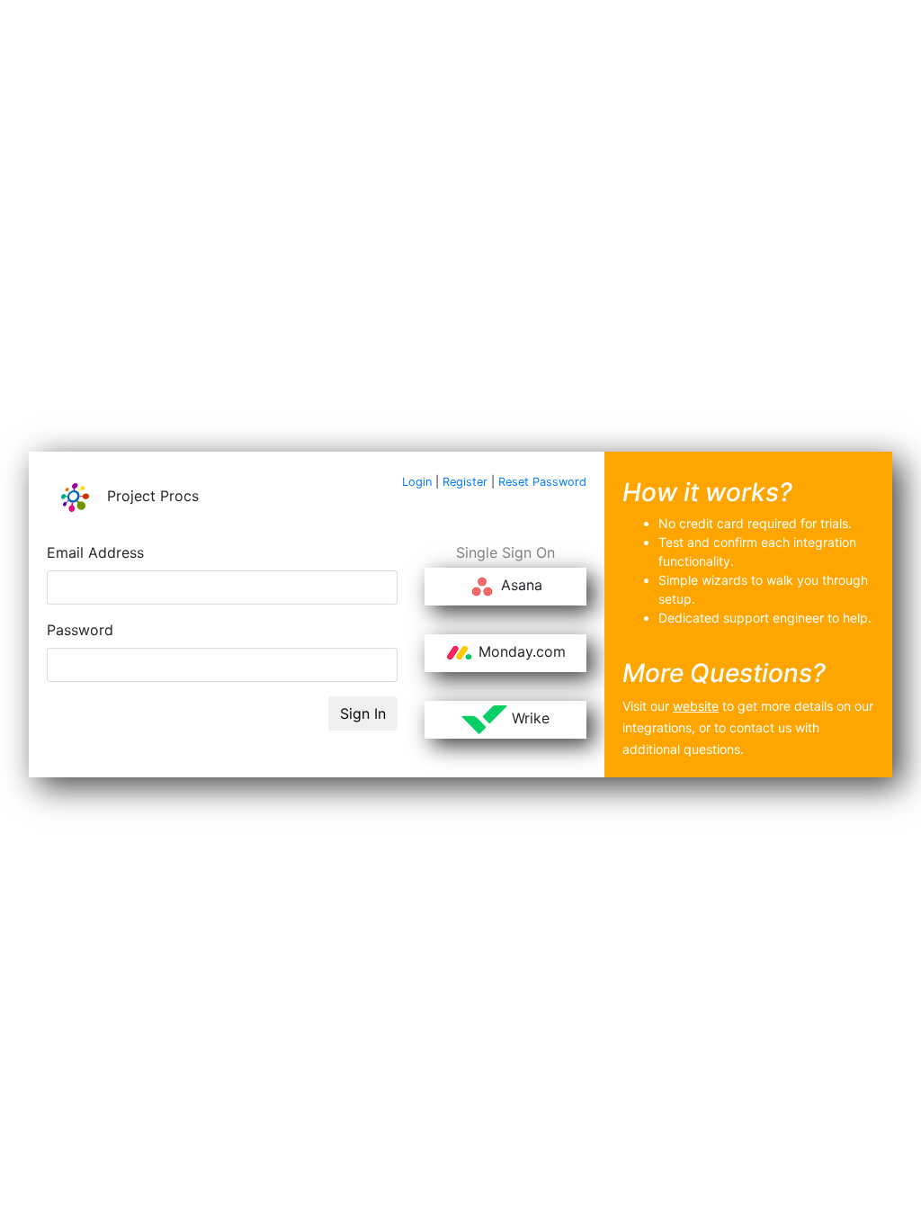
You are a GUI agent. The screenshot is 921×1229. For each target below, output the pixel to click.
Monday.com (520, 652)
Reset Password (542, 482)
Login (417, 482)
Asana (519, 586)
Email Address (95, 552)
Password (80, 630)
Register (465, 482)
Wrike (528, 719)
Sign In (363, 713)
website (696, 705)
